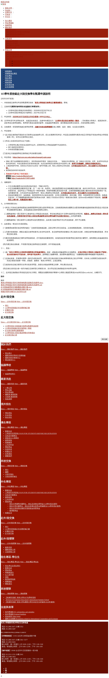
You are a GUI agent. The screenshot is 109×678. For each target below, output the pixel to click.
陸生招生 (8, 417)
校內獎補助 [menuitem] (13, 41)
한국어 (7, 17)
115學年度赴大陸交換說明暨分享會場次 (20, 333)
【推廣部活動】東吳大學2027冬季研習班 (20, 597)
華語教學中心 (10, 360)
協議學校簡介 (10, 374)
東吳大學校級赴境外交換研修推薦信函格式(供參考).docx (22, 283)
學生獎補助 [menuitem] (9, 23)
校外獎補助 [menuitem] (13, 43)
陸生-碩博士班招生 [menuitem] (21, 63)
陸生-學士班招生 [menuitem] (20, 61)
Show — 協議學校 (7, 370)
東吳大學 (8, 8)
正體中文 (8, 12)
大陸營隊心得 (10, 552)
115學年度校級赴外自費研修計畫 (17, 308)
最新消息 (8, 547)
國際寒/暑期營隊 (11, 394)
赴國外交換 (9, 310)
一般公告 (8, 388)
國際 (7, 472)
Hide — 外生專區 (21, 486)
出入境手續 (9, 575)
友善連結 (8, 454)
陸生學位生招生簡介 (12, 566)
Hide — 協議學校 (21, 370)
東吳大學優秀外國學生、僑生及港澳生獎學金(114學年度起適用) (33, 504)
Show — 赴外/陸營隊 (8, 543)
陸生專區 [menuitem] (8, 78)
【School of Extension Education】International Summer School (27, 600)
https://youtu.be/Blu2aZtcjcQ (21, 176)
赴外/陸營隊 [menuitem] (9, 87)
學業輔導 (8, 442)
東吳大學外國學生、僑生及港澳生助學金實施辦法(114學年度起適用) (35, 506)
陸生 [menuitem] (11, 59)
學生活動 (8, 390)
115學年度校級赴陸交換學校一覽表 (18, 328)
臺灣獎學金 (13, 511)
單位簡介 (8, 353)
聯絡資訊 (8, 584)
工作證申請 (9, 445)
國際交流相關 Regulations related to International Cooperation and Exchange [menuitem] (31, 619)
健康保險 (8, 440)
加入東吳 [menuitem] (8, 21)
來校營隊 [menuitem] (8, 82)
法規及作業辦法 (11, 436)
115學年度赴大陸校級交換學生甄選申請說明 (21, 326)
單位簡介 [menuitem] (12, 30)
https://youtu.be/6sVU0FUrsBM (23, 178)
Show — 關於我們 (7, 349)
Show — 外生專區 (7, 486)
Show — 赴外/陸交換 (8, 301)
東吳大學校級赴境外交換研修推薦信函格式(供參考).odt (21, 285)
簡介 (7, 305)
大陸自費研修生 (11, 476)
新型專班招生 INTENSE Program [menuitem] (21, 54)
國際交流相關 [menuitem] (14, 45)
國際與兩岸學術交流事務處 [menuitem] (19, 32)
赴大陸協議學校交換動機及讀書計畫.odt (16, 289)
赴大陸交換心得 (11, 335)
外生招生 (8, 415)
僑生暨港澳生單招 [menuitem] (16, 57)
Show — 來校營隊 (7, 593)
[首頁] (3, 4)
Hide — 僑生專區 (21, 427)
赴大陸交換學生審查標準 (14, 330)
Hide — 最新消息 (21, 384)
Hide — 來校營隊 (21, 593)
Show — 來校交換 (7, 466)
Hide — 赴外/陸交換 (24, 301)
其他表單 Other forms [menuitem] (12, 616)
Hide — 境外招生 (21, 409)
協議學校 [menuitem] (8, 25)
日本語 (7, 14)
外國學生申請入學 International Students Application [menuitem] (27, 52)
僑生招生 (8, 413)
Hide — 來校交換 (21, 466)
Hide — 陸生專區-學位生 (29, 562)
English (7, 10)
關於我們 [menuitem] (8, 27)
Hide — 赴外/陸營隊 (24, 543)
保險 (7, 577)
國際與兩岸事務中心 (12, 358)
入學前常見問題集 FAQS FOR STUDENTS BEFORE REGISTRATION (31, 433)
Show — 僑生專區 (7, 427)
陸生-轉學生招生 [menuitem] (20, 66)
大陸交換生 (9, 474)
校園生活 (8, 451)
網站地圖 (104, 339)
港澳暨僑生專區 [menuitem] (11, 73)
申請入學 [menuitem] (8, 50)
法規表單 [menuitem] (8, 39)
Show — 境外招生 (7, 409)
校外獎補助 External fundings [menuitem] (15, 614)
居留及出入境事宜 (12, 438)
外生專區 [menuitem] (8, 76)
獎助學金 (8, 447)
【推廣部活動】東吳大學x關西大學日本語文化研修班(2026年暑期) (30, 602)
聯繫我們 (8, 456)
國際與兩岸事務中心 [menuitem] (17, 34)
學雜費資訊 (9, 572)
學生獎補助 (9, 392)
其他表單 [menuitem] (12, 48)
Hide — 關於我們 (21, 349)
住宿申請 (8, 449)
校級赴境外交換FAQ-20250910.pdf (13, 292)
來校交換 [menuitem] (8, 80)
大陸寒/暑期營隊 (11, 397)
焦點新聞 (8, 399)
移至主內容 (5, 2)
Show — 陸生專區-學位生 (10, 562)
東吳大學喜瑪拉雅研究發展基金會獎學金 (24, 508)
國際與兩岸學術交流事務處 (15, 355)
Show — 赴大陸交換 (8, 322)
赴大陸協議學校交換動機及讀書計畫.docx (16, 287)
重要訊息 (8, 431)
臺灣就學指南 (10, 579)
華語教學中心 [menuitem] (14, 36)
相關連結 (8, 581)
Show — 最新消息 (7, 384)
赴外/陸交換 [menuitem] (9, 85)
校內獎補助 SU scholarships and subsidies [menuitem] (19, 612)
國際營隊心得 (10, 550)
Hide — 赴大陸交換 (23, 322)
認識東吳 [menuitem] (8, 71)
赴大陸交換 (9, 312)
